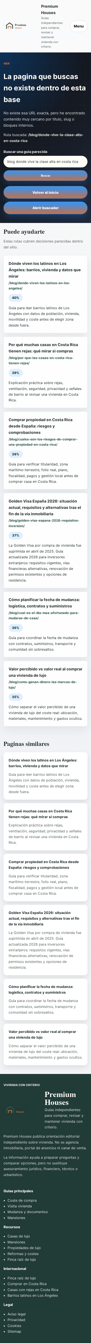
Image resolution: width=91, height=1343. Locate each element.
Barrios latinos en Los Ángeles (33, 1295)
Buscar (45, 175)
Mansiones (16, 1218)
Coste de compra (22, 1200)
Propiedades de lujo (24, 1248)
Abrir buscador (45, 208)
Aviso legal (17, 1314)
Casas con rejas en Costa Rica (33, 1289)
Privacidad (16, 1320)
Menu (79, 26)
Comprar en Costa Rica (27, 1284)
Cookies (14, 1325)
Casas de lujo (19, 1236)
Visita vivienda (20, 1206)
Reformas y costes (23, 1253)
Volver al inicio (45, 192)
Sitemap (14, 1331)
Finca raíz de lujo (22, 1259)
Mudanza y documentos (28, 1212)
